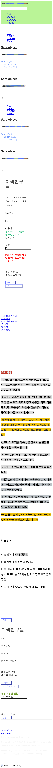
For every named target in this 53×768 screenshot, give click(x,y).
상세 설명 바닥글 (9, 321)
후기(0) (4, 324)
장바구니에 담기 (10, 686)
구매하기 (6, 620)
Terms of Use (6, 730)
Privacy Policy (6, 733)
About (10, 22)
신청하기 (6, 718)
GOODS (12, 19)
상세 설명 (5, 318)
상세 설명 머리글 (9, 315)
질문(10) (5, 327)
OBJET (11, 16)
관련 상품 (5, 330)
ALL (9, 13)
